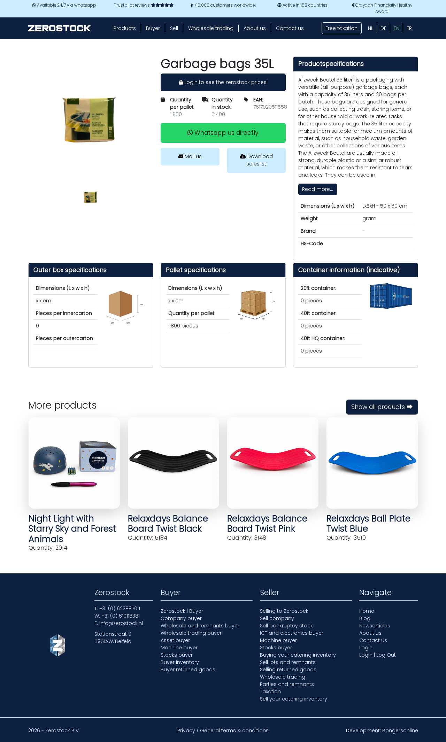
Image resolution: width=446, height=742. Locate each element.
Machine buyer (179, 647)
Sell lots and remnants (288, 662)
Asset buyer (175, 640)
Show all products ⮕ (382, 407)
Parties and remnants (287, 684)
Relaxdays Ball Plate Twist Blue (368, 523)
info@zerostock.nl (121, 623)
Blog (364, 618)
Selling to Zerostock (284, 611)
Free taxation (341, 28)
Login (365, 647)
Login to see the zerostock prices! (225, 82)
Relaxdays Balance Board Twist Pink (267, 523)
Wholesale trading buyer (191, 632)
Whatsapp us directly (226, 133)
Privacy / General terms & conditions (223, 730)
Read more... (317, 189)
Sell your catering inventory (293, 698)
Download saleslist (259, 160)
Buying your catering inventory (298, 654)
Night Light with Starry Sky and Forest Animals (72, 528)
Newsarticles (374, 625)
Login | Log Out (377, 654)
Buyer (153, 28)
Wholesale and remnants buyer (200, 625)
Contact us (290, 28)
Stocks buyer (177, 654)
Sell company (277, 618)
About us (255, 28)
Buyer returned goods (188, 669)
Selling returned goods (288, 669)
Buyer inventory (180, 662)
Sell (174, 28)
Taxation (270, 691)
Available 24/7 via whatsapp (66, 5)
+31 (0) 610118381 (120, 615)
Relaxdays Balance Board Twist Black (168, 523)
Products (125, 28)
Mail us (192, 156)
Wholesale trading (210, 28)
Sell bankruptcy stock (286, 625)
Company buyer (181, 618)
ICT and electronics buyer (291, 632)
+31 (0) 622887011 (119, 608)
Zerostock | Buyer (182, 611)
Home (366, 611)
